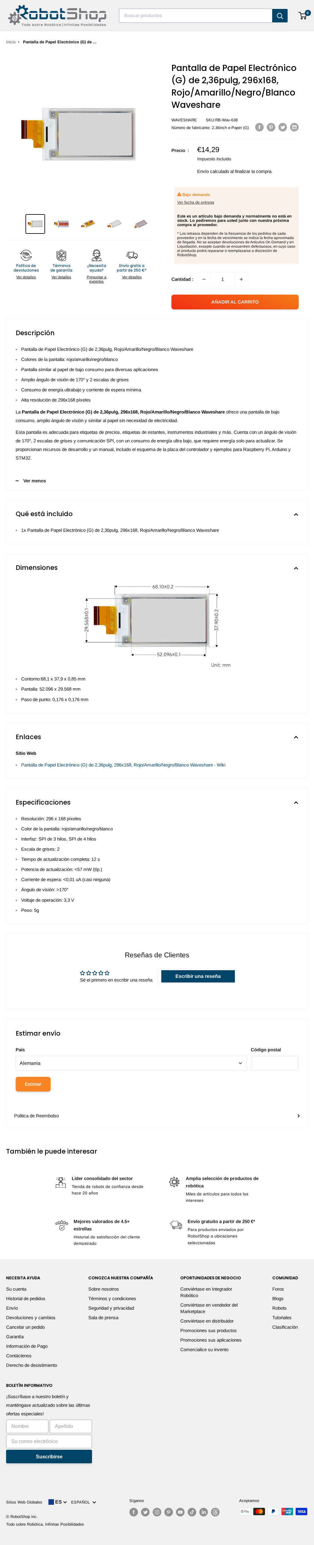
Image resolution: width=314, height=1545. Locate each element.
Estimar (33, 1084)
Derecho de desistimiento (31, 1365)
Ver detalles (26, 277)
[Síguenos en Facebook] (133, 1512)
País (20, 1049)
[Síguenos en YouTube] (180, 1512)
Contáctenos (19, 1355)
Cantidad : (182, 279)
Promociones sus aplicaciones (211, 1340)
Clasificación (285, 1327)
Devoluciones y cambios (31, 1317)
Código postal (266, 1049)
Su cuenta (16, 1289)
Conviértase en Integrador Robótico (206, 1292)
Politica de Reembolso (36, 1115)
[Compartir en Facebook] (259, 127)
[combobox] (195, 16)
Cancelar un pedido (25, 1327)
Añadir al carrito (235, 301)
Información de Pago (27, 1346)
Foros (278, 1289)
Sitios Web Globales (24, 1502)
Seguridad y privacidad (111, 1308)
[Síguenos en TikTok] (192, 1512)
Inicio (11, 42)
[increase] (241, 279)
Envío (12, 1308)
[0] (303, 15)
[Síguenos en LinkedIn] (203, 1512)
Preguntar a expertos (96, 279)
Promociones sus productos (208, 1330)
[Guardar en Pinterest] (271, 127)
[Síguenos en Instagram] (157, 1512)
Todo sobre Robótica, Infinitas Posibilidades (45, 1524)
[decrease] (203, 279)
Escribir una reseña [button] (198, 976)
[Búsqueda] (280, 15)
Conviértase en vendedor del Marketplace (209, 1308)
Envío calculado (213, 171)
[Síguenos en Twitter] (145, 1512)
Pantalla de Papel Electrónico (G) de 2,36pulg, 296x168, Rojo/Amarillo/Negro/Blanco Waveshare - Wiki (123, 764)
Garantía (15, 1336)
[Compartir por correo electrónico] (294, 127)
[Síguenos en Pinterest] (168, 1512)
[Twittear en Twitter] (282, 127)
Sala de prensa (103, 1317)
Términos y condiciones (112, 1298)
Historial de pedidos (25, 1298)
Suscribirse (49, 1456)
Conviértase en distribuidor (207, 1320)
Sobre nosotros (103, 1289)
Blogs (278, 1298)
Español (81, 1502)
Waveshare (184, 120)
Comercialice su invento (204, 1349)
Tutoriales (282, 1317)
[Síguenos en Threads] (215, 1512)
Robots (279, 1308)
